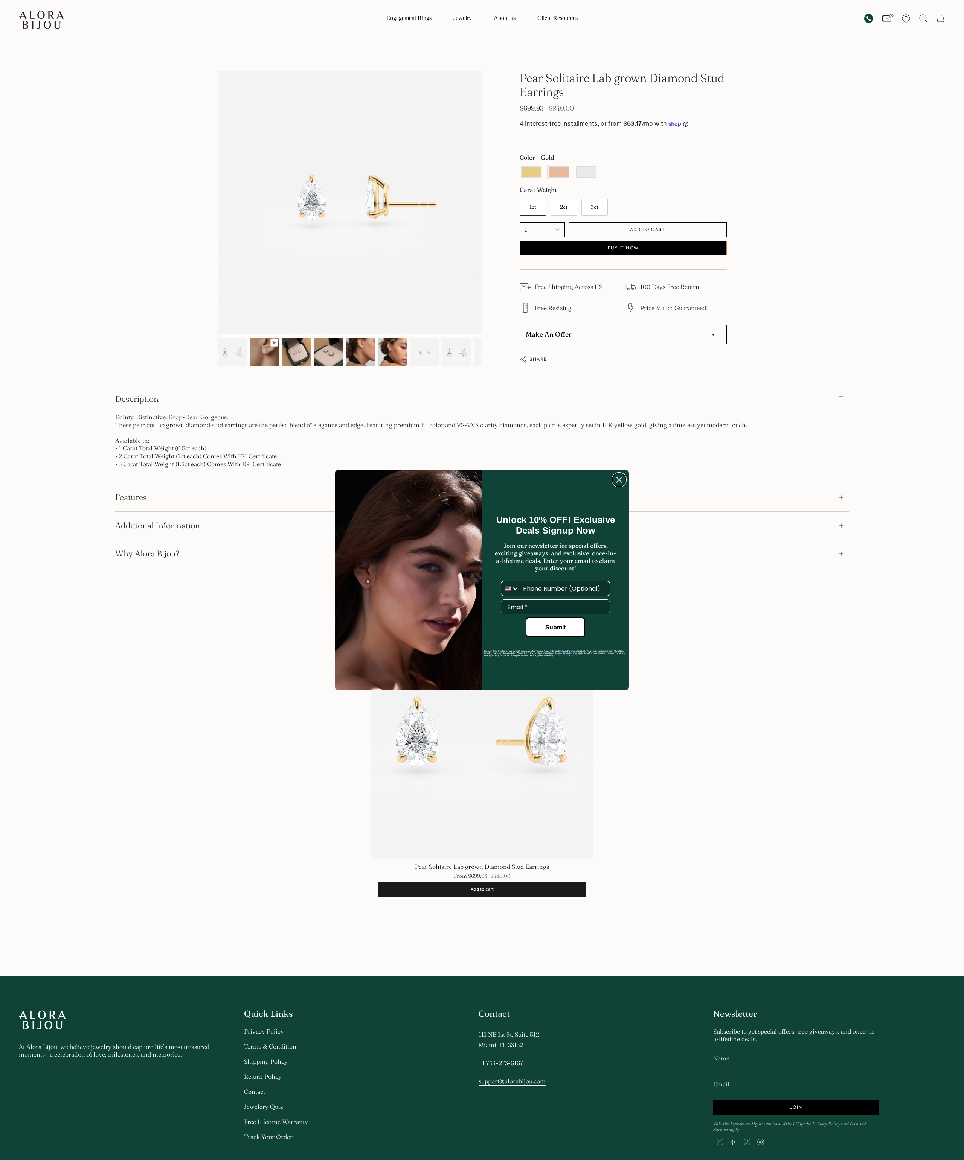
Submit (555, 627)
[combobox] (510, 588)
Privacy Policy (561, 655)
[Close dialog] (619, 480)
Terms (574, 655)
